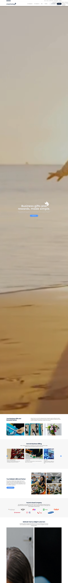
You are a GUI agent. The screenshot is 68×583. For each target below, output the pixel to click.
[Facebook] (6, 0)
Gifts (41, 3)
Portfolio (46, 3)
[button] (7, 456)
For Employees (29, 3)
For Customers (36, 3)
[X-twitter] (10, 0)
